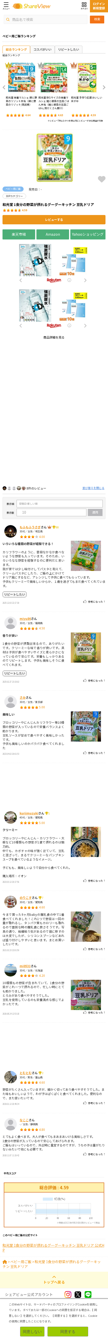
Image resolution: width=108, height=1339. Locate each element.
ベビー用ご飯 (20, 1261)
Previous (6, 87)
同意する (67, 1331)
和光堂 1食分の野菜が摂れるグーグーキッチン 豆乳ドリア (52, 1264)
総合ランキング (16, 49)
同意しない (32, 1331)
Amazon (53, 234)
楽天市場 (19, 234)
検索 (97, 19)
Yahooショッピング (87, 234)
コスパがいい (42, 49)
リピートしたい (68, 49)
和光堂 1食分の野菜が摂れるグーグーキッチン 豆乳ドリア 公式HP (53, 1248)
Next (102, 87)
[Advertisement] (54, 398)
